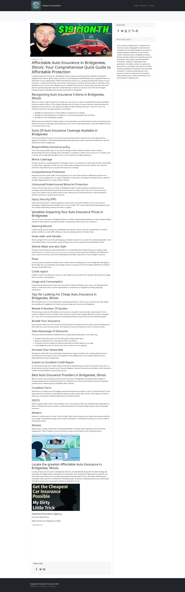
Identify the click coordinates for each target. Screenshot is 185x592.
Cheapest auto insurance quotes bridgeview (60, 252)
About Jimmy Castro (123, 39)
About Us (143, 6)
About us (52, 586)
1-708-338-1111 (37, 525)
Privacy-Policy (43, 586)
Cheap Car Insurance (51, 5)
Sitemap (33, 586)
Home (136, 6)
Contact (151, 6)
